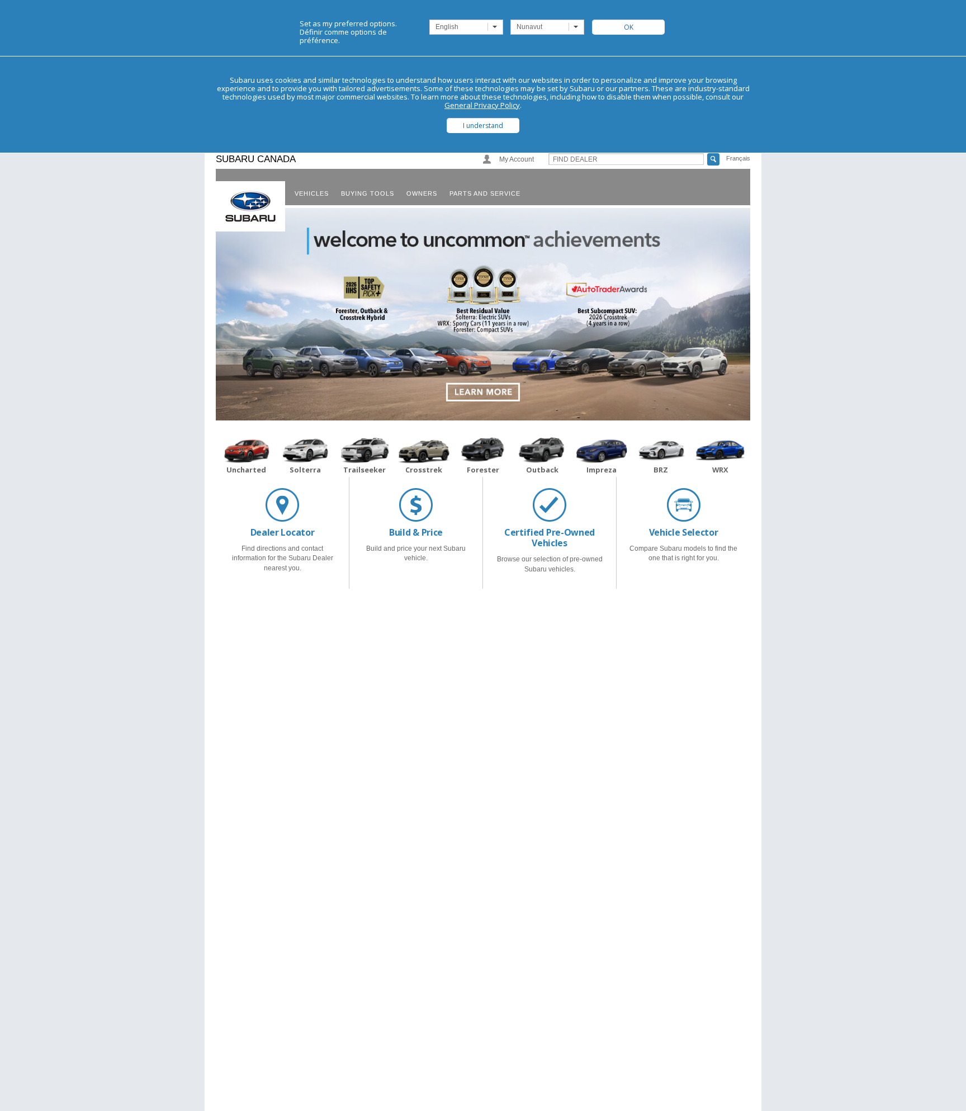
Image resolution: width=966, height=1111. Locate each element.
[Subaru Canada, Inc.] (250, 206)
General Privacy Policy (482, 105)
